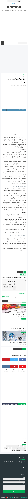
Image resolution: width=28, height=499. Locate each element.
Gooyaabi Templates (23, 497)
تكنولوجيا (6, 448)
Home (24, 74)
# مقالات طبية (20, 272)
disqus (20, 348)
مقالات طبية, (13, 85)
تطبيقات (24, 448)
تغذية (10, 448)
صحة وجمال (24, 450)
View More (5, 301)
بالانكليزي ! (13, 445)
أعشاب (21, 445)
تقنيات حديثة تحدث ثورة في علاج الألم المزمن (17, 342)
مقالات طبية (20, 74)
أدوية (25, 445)
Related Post (23, 301)
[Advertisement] (14, 26)
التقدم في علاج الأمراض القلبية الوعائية (18, 328)
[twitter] (13, 3)
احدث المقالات (22, 404)
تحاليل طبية (8, 445)
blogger (24, 348)
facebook (16, 348)
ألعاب (18, 445)
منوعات (13, 450)
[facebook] (15, 3)
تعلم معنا (13, 448)
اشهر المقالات (14, 404)
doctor (14, 7)
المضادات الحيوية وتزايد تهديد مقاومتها (18, 314)
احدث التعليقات (6, 404)
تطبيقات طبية (19, 448)
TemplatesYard (11, 497)
